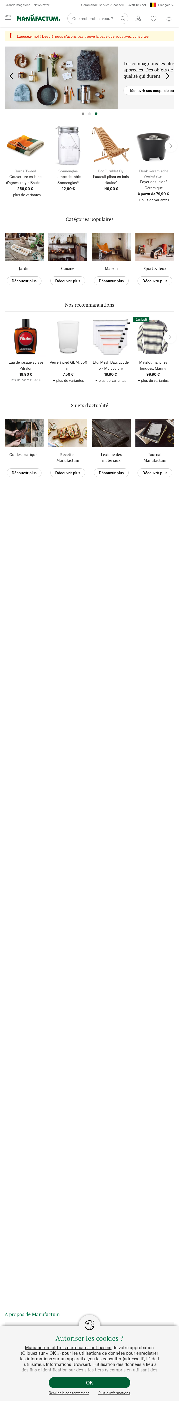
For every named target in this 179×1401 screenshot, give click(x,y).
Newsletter (41, 5)
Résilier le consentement (69, 1393)
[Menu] (8, 18)
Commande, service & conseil (113, 5)
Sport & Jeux (155, 268)
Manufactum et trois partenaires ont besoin (68, 1347)
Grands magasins (17, 5)
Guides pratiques (24, 454)
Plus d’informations (114, 1393)
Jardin (24, 268)
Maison (111, 268)
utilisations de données (102, 1353)
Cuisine (67, 268)
